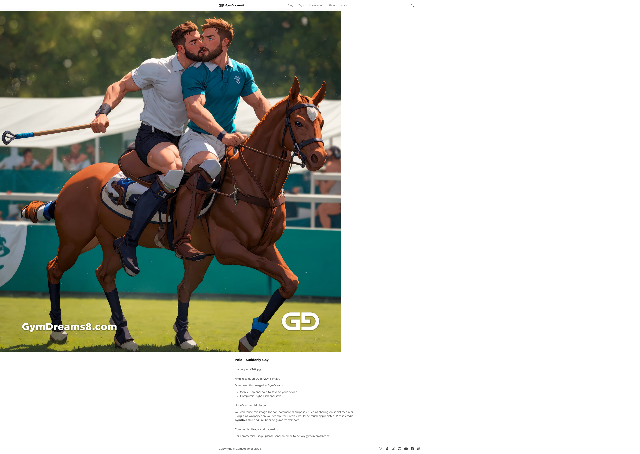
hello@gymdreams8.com (313, 436)
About (332, 5)
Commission (316, 5)
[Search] (412, 5)
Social (344, 5)
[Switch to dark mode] (418, 5)
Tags (301, 5)
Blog (290, 5)
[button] (346, 6)
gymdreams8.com (287, 420)
